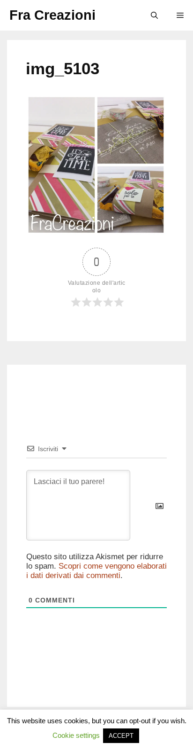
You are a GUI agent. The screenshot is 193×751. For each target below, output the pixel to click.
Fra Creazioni (52, 15)
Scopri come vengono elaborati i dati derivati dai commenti (96, 571)
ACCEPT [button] (121, 735)
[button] (154, 15)
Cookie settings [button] (76, 735)
